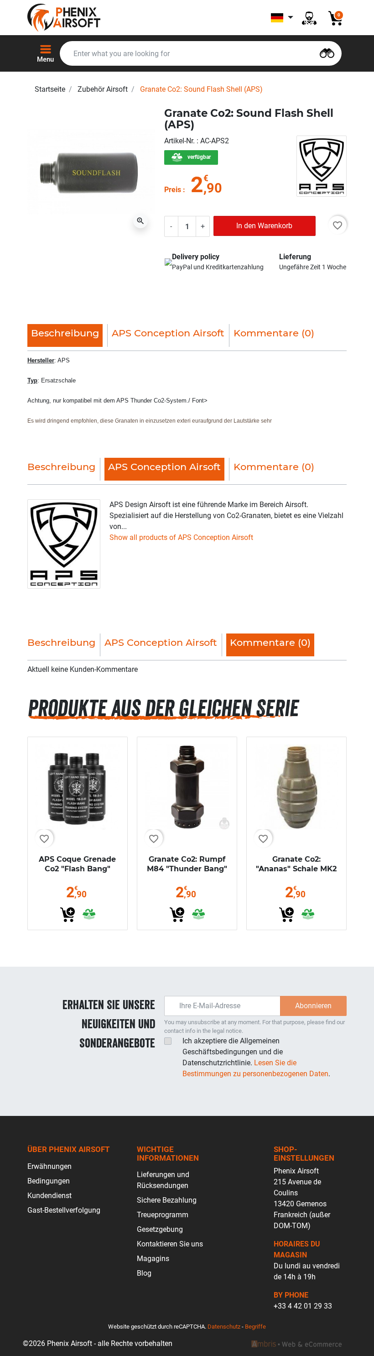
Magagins (153, 1258)
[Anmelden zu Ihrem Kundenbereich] (309, 17)
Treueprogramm (162, 1214)
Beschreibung (61, 466)
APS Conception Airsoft (168, 333)
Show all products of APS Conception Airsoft (181, 537)
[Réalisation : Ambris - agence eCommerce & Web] (296, 1343)
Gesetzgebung (160, 1229)
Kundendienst (49, 1195)
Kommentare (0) (274, 333)
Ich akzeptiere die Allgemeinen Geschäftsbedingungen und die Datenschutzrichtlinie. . (256, 1057)
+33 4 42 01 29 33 (303, 1306)
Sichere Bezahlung (167, 1200)
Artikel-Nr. (180, 140)
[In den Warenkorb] (67, 914)
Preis (172, 189)
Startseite (50, 89)
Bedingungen (48, 1181)
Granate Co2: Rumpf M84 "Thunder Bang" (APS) (187, 869)
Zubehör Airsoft (103, 89)
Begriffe (255, 1326)
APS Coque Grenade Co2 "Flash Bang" (77, 864)
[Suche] (327, 52)
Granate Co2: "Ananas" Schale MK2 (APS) (296, 869)
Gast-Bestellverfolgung (63, 1210)
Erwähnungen (49, 1166)
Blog (144, 1273)
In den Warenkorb (264, 225)
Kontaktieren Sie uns (170, 1244)
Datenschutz (224, 1326)
